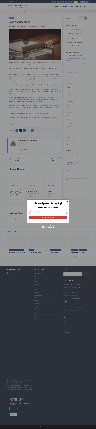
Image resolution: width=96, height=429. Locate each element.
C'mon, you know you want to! (48, 217)
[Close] (67, 201)
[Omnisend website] (48, 226)
